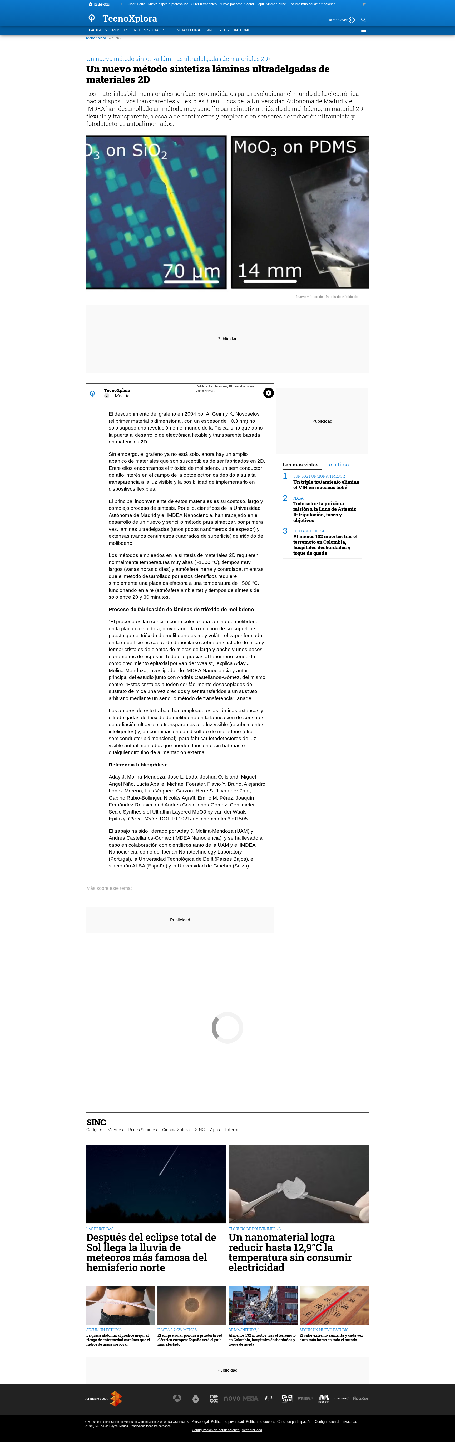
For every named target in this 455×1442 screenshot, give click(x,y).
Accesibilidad (252, 1430)
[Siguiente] (364, 4)
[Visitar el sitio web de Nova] (232, 1399)
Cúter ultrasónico (204, 4)
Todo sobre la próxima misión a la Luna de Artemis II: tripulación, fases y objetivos (324, 512)
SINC (209, 30)
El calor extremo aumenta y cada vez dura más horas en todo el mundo (331, 1337)
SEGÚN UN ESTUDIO (103, 1329)
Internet (243, 30)
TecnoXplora (95, 38)
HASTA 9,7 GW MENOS (177, 1329)
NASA (298, 498)
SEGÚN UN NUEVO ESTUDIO (324, 1329)
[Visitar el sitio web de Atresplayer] (342, 1399)
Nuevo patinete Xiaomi (236, 4)
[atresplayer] (340, 20)
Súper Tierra (135, 4)
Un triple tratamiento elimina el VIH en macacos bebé (326, 484)
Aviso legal (200, 1422)
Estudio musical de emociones (312, 4)
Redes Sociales (149, 30)
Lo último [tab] (337, 464)
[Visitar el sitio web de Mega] (251, 1399)
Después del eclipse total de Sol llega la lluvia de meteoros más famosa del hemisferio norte (151, 1252)
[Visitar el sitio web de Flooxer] (360, 1399)
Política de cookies (260, 1422)
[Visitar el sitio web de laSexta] (196, 1399)
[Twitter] (106, 395)
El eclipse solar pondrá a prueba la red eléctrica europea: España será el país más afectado (189, 1340)
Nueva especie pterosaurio (168, 4)
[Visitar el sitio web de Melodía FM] (324, 1399)
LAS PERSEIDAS (99, 1228)
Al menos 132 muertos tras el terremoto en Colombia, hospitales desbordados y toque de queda (325, 545)
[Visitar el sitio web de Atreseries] (269, 1399)
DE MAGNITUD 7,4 (308, 530)
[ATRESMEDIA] (103, 1399)
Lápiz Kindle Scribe (271, 4)
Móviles (120, 30)
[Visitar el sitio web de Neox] (214, 1399)
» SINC (115, 38)
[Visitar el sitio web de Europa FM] (305, 1399)
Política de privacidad (227, 1422)
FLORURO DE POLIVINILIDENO (255, 1228)
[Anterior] (121, 4)
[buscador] (363, 20)
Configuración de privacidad (336, 1422)
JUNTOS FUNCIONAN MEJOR (319, 476)
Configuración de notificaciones (216, 1430)
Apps (224, 30)
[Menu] (363, 30)
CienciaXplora (185, 30)
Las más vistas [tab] (301, 464)
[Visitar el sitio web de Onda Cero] (287, 1399)
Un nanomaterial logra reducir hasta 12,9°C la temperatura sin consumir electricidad (290, 1252)
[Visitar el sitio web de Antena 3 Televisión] (177, 1399)
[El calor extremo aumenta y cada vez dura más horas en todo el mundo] (334, 1305)
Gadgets (98, 30)
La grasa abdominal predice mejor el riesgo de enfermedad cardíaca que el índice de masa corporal (118, 1340)
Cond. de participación (294, 1422)
